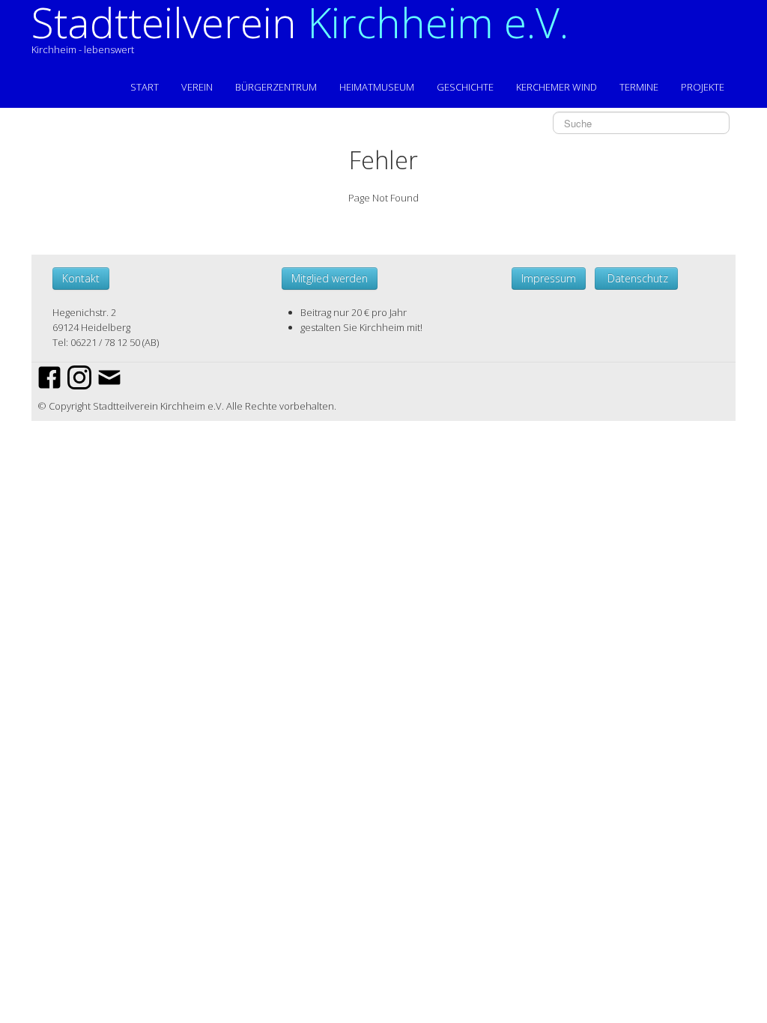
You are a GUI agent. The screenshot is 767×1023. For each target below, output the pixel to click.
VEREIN (197, 87)
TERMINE (638, 87)
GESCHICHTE (465, 87)
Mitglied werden (329, 278)
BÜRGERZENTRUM (276, 87)
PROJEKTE (702, 87)
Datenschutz (636, 278)
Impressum (548, 278)
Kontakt (81, 278)
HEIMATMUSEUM (376, 87)
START (144, 87)
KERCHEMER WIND (556, 87)
